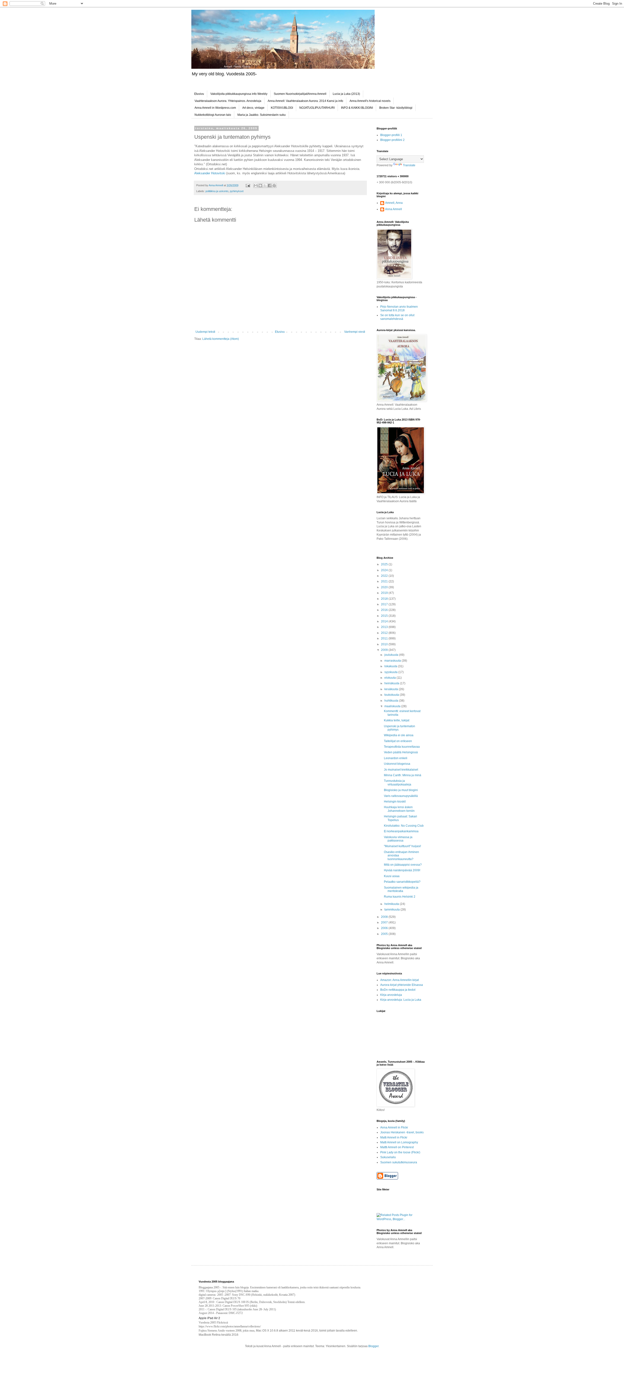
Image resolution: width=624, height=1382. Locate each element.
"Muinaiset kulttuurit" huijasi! (402, 846)
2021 (385, 581)
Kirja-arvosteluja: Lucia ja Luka (400, 999)
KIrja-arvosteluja (391, 995)
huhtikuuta (391, 700)
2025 (385, 564)
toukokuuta (392, 694)
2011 (385, 638)
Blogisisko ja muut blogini (401, 790)
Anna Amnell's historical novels (370, 101)
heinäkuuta (392, 683)
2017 (385, 604)
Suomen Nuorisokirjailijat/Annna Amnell (300, 94)
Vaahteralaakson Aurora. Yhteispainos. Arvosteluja (228, 101)
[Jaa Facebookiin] (269, 185)
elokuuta (390, 677)
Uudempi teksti (205, 331)
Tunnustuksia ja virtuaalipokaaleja (397, 782)
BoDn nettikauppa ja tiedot (397, 989)
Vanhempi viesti (354, 331)
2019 (385, 593)
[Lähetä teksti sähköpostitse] (247, 185)
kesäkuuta (391, 689)
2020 (385, 587)
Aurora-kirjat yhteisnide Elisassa (401, 985)
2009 (385, 650)
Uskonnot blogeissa (397, 763)
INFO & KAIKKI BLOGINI (357, 107)
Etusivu (199, 94)
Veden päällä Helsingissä (401, 752)
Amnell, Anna (394, 203)
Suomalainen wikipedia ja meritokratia (401, 889)
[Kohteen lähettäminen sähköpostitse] (255, 185)
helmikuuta (392, 904)
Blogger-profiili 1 (391, 135)
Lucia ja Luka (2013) (346, 94)
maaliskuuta (392, 706)
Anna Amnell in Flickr (394, 1127)
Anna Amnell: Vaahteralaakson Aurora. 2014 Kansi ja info (305, 101)
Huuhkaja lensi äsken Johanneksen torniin (399, 808)
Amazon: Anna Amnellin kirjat (399, 980)
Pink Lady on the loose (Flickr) (400, 1152)
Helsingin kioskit (395, 801)
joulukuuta (391, 655)
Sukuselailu (388, 1157)
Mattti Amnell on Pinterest (397, 1147)
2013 (385, 627)
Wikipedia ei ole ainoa (398, 735)
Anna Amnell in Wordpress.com (215, 107)
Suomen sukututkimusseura (398, 1162)
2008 (385, 917)
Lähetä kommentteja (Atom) (220, 339)
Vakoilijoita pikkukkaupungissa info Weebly (238, 94)
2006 (385, 928)
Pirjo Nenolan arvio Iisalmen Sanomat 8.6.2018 (399, 308)
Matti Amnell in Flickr (393, 1137)
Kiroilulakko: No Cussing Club (404, 825)
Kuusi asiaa (392, 876)
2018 (385, 598)
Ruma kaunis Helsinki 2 (399, 896)
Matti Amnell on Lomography (399, 1142)
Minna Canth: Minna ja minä (402, 775)
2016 (385, 610)
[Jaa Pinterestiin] (274, 185)
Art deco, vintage (253, 107)
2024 (385, 570)
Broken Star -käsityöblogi (395, 107)
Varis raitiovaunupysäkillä (401, 796)
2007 (385, 922)
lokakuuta (391, 666)
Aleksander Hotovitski (209, 173)
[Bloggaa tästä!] (260, 185)
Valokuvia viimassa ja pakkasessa (398, 838)
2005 (385, 934)
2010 (385, 644)
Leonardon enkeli (395, 758)
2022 (385, 576)
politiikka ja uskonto (216, 191)
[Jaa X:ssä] (265, 185)
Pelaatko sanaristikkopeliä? (402, 881)
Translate (409, 165)
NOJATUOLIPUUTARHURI (317, 107)
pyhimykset (237, 191)
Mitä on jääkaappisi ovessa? (403, 864)
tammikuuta (392, 909)
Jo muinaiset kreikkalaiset (401, 769)
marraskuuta (393, 660)
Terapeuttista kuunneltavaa (402, 746)
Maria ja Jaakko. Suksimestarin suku (261, 115)
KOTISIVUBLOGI (282, 107)
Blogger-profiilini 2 (392, 140)
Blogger (373, 1346)
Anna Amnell (393, 209)
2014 (385, 621)
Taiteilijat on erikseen (398, 741)
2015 (385, 615)
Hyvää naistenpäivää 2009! (402, 870)
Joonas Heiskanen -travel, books (402, 1132)
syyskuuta (391, 672)
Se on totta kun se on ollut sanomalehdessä (397, 317)
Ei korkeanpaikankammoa (401, 831)
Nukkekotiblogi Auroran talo (213, 115)
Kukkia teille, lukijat (396, 720)
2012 (385, 633)
